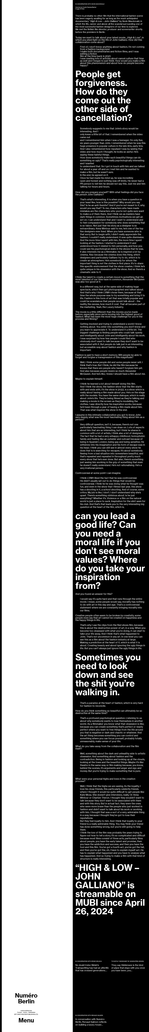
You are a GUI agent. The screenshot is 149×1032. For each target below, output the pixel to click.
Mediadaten (31, 1012)
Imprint (25, 1012)
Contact (19, 1012)
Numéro (26, 998)
